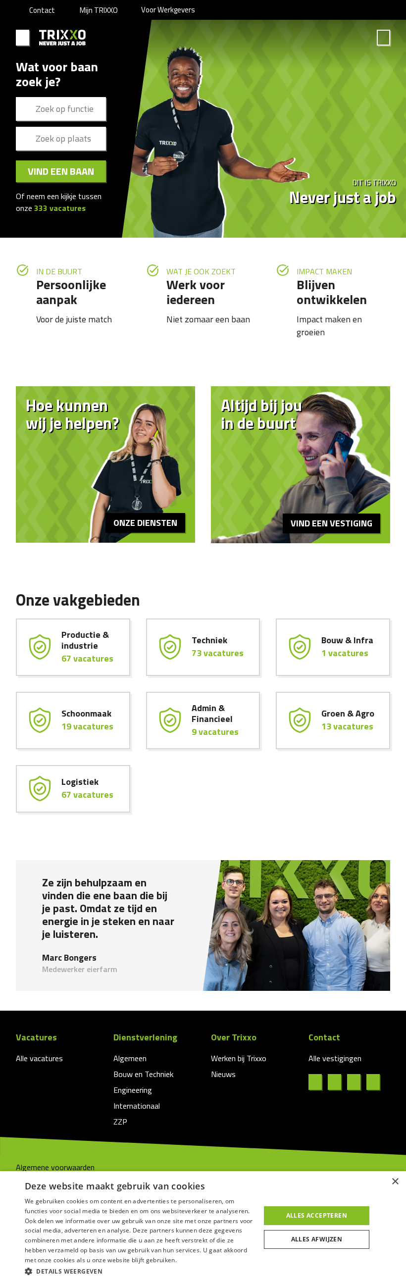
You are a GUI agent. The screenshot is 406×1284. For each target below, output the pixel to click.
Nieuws (223, 1074)
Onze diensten (145, 522)
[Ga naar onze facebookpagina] (318, 1082)
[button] (139, 1271)
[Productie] (73, 647)
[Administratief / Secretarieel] (203, 720)
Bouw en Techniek (143, 1074)
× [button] (395, 1181)
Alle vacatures (39, 1058)
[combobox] (61, 109)
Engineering (132, 1090)
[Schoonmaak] (73, 720)
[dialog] (203, 1227)
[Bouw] (333, 647)
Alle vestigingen (334, 1058)
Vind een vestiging (331, 523)
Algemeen (130, 1058)
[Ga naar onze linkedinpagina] (337, 1082)
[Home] (62, 38)
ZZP (120, 1122)
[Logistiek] (73, 789)
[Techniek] (203, 647)
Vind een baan (61, 171)
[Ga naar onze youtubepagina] (376, 1082)
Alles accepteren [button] (316, 1215)
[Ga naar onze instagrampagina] (356, 1082)
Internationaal (136, 1106)
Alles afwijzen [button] (317, 1239)
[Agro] (333, 720)
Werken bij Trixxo (238, 1058)
